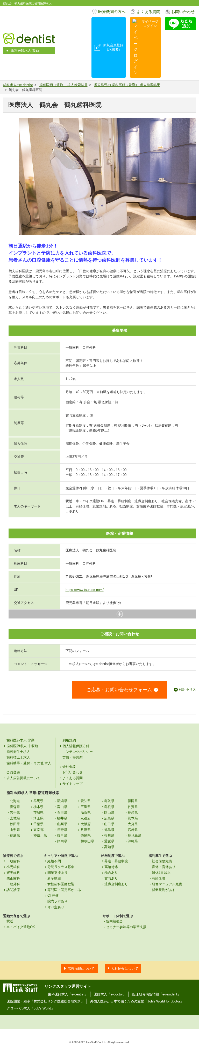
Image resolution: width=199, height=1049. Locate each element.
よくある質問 (148, 11)
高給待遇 (111, 867)
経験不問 (54, 861)
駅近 (9, 921)
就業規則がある (163, 890)
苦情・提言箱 (72, 757)
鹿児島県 (134, 835)
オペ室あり (55, 907)
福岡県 (133, 801)
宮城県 (15, 818)
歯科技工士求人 (18, 757)
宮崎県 (133, 830)
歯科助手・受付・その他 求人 (28, 763)
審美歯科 (13, 873)
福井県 (62, 818)
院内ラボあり (57, 901)
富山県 (62, 807)
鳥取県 (109, 801)
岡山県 (109, 813)
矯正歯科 (13, 878)
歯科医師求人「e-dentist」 (68, 994)
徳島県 (109, 830)
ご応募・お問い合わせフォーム (119, 689)
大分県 (133, 824)
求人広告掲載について (23, 778)
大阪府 (86, 824)
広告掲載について (81, 968)
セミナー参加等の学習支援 (126, 927)
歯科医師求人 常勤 (25, 51)
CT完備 (53, 895)
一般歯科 (13, 861)
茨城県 (38, 813)
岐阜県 (62, 835)
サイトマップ (72, 784)
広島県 (109, 818)
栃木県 (38, 807)
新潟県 (62, 801)
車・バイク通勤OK (20, 927)
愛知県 (86, 801)
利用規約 (69, 740)
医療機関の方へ (111, 11)
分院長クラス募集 (60, 867)
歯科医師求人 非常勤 (22, 746)
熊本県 (133, 818)
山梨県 (62, 824)
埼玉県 (38, 818)
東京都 (38, 830)
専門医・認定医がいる (64, 890)
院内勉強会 (114, 921)
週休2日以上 (161, 873)
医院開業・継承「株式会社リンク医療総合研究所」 (45, 1001)
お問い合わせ (183, 11)
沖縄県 (133, 841)
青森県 (15, 807)
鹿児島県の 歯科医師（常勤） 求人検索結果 (127, 85)
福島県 (15, 835)
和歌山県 (87, 841)
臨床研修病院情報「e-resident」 (156, 994)
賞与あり (111, 878)
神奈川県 (40, 835)
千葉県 (38, 824)
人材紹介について (124, 968)
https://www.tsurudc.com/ (85, 590)
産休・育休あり (163, 867)
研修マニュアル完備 (167, 884)
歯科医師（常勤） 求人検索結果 (63, 85)
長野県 (62, 830)
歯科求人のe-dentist (18, 85)
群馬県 (38, 801)
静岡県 (62, 841)
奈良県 (86, 835)
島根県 (109, 807)
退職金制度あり (116, 884)
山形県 (15, 830)
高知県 (109, 847)
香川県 (109, 835)
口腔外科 (13, 884)
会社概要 (69, 766)
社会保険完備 (162, 861)
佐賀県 (133, 807)
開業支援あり (57, 873)
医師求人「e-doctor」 (110, 994)
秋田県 (15, 824)
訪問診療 (13, 890)
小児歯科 (13, 867)
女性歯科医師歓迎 (60, 884)
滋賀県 (86, 813)
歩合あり (111, 873)
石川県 (62, 813)
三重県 (86, 807)
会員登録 (13, 772)
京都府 (86, 818)
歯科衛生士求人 (18, 752)
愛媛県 (109, 841)
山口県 (109, 824)
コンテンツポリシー (77, 752)
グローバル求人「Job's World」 (30, 1008)
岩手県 (15, 813)
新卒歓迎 (54, 878)
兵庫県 (86, 830)
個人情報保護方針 (75, 746)
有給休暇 (158, 878)
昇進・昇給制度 (116, 861)
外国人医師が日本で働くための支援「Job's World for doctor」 (136, 1001)
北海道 (15, 801)
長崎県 (133, 813)
